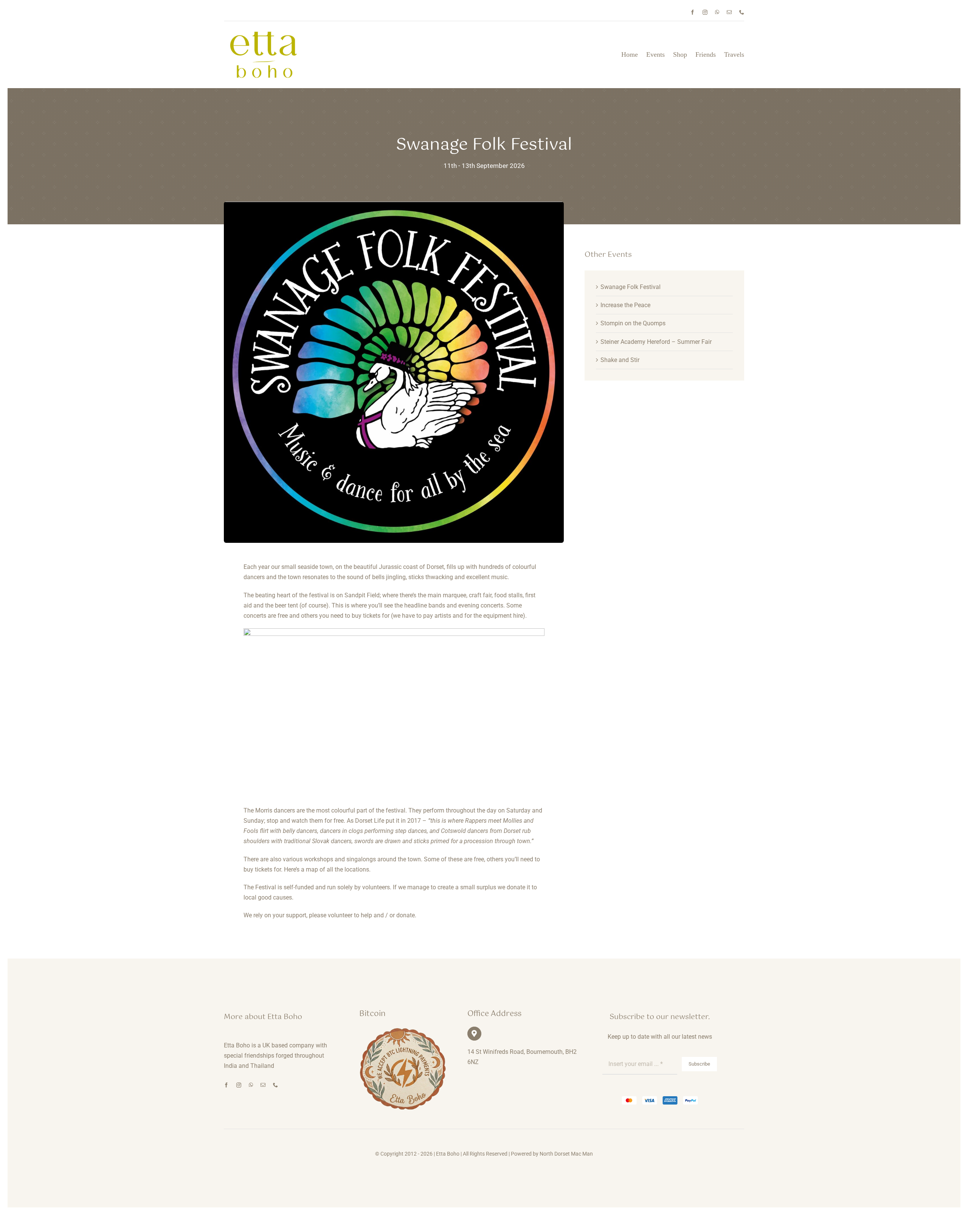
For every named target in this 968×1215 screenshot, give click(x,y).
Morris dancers (275, 810)
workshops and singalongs (340, 859)
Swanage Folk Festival (630, 287)
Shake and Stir (619, 360)
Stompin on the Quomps (633, 323)
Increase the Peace (625, 305)
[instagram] (705, 12)
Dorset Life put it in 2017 (388, 820)
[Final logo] (264, 33)
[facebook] (692, 12)
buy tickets (366, 615)
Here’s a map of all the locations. (327, 869)
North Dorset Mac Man (566, 1154)
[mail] (729, 12)
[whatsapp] (717, 12)
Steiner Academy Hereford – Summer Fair (656, 341)
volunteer (340, 915)
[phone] (741, 12)
